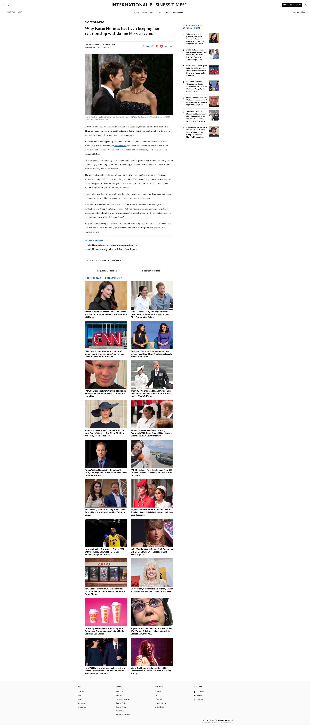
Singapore (158, 699)
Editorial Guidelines (151, 271)
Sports (152, 12)
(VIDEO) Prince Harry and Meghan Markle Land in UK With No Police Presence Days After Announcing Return (150, 314)
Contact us (120, 695)
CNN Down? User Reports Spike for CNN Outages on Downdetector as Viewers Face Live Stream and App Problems (104, 354)
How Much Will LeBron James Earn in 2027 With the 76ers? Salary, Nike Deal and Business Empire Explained (104, 552)
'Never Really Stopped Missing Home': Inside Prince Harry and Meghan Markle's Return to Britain (105, 512)
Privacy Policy (121, 703)
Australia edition (299, 12)
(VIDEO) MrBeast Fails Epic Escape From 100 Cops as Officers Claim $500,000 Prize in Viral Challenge (151, 472)
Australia (158, 692)
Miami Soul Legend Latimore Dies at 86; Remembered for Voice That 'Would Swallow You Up (151, 670)
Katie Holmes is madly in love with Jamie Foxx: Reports (112, 249)
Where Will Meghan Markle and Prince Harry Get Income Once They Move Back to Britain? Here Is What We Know (151, 393)
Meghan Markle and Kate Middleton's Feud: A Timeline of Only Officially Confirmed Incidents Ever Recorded (152, 512)
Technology (163, 12)
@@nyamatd (110, 44)
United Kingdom (160, 703)
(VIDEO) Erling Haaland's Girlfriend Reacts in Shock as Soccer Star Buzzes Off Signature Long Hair (105, 393)
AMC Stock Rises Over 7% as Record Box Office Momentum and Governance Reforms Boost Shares (105, 591)
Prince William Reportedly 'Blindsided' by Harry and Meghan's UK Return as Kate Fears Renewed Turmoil (106, 472)
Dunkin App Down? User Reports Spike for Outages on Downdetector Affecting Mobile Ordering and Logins (104, 631)
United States (160, 707)
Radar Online (120, 145)
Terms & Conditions (123, 699)
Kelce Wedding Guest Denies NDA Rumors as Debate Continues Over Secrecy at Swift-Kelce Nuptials (152, 552)
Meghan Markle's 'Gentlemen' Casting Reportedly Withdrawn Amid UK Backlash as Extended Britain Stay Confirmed (151, 433)
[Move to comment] (171, 46)
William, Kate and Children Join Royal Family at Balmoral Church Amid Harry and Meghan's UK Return (106, 314)
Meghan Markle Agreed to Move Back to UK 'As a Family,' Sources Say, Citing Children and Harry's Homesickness (105, 433)
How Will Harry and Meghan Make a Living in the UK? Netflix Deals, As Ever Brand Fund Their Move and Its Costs (105, 670)
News (144, 12)
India (156, 695)
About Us (119, 692)
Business (135, 12)
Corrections (120, 711)
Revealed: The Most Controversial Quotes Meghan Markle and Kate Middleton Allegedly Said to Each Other (151, 354)
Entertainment (177, 12)
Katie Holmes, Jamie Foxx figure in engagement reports (112, 245)
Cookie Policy (121, 707)
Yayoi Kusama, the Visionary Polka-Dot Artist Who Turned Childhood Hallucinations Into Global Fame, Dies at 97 (151, 631)
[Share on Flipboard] (157, 46)
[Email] (166, 46)
